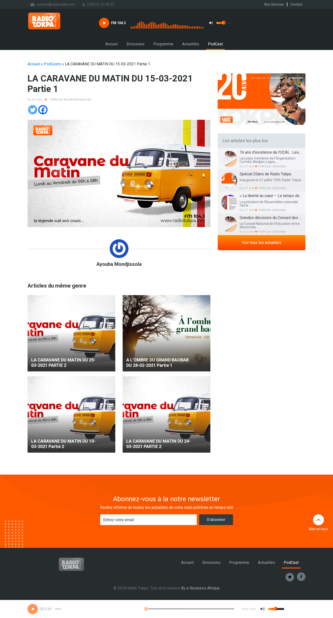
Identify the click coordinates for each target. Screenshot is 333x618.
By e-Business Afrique (200, 588)
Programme (163, 44)
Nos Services (274, 4)
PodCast (215, 44)
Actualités (190, 44)
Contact (296, 4)
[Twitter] (32, 109)
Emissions (136, 44)
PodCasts (52, 64)
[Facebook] (43, 109)
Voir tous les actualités (261, 242)
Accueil (111, 44)
